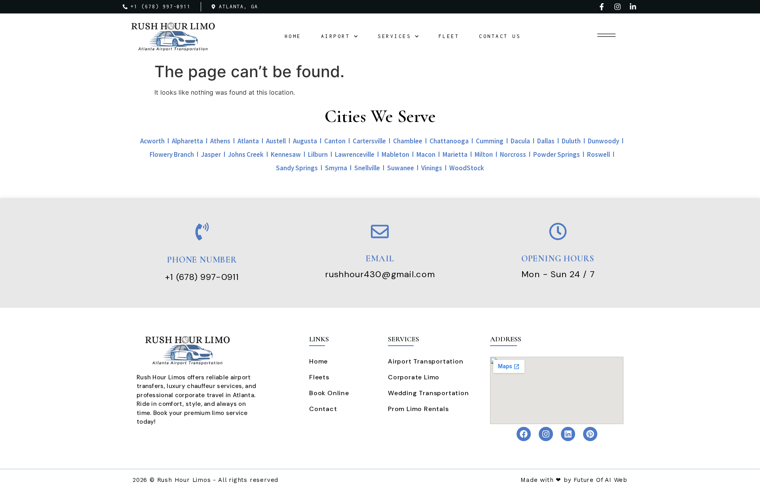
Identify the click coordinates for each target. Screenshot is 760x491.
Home (293, 36)
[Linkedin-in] (633, 6)
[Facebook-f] (601, 6)
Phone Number (202, 260)
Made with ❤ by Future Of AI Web (574, 479)
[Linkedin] (568, 434)
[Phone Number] (202, 231)
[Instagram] (617, 6)
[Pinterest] (590, 434)
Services (394, 36)
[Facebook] (524, 434)
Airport (335, 36)
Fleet (449, 36)
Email (380, 258)
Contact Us (500, 36)
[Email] (380, 231)
